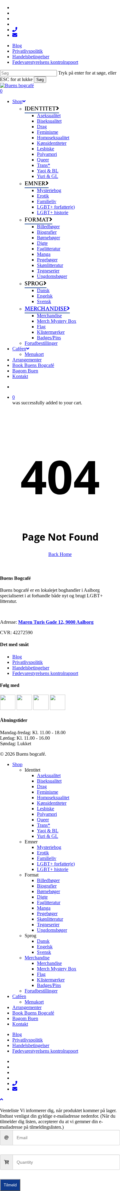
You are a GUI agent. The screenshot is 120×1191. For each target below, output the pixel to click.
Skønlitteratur (50, 919)
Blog (17, 656)
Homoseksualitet (53, 797)
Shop (17, 764)
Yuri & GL (47, 836)
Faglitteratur (48, 902)
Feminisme (47, 792)
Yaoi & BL (47, 830)
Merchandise (37, 957)
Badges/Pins (49, 985)
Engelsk (45, 946)
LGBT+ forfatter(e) (56, 863)
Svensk (44, 952)
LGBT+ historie (52, 869)
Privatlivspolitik (27, 662)
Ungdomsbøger (52, 930)
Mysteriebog (49, 847)
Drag (42, 786)
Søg (40, 79)
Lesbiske (45, 808)
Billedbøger (48, 880)
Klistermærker (51, 979)
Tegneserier (48, 924)
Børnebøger (48, 891)
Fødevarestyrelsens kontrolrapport (45, 673)
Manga (43, 908)
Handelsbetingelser (30, 667)
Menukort (34, 1001)
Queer (43, 819)
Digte (42, 897)
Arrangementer (27, 1007)
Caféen (19, 996)
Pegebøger (47, 913)
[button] (1, 1099)
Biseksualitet (49, 781)
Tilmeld (10, 1185)
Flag (41, 974)
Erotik (43, 852)
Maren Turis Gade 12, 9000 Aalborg (56, 622)
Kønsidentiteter (51, 803)
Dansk (43, 941)
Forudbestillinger (41, 990)
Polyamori (47, 814)
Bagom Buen (25, 1018)
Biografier (47, 885)
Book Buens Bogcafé (33, 1013)
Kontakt (20, 1024)
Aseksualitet (49, 775)
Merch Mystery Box (56, 968)
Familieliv (46, 858)
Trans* (43, 825)
